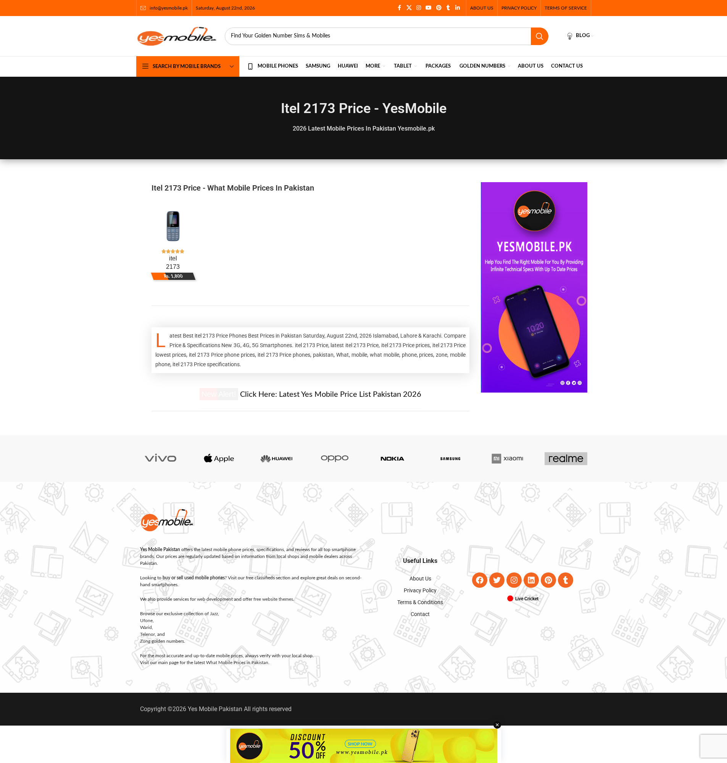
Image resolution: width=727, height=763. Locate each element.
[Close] (512, 297)
